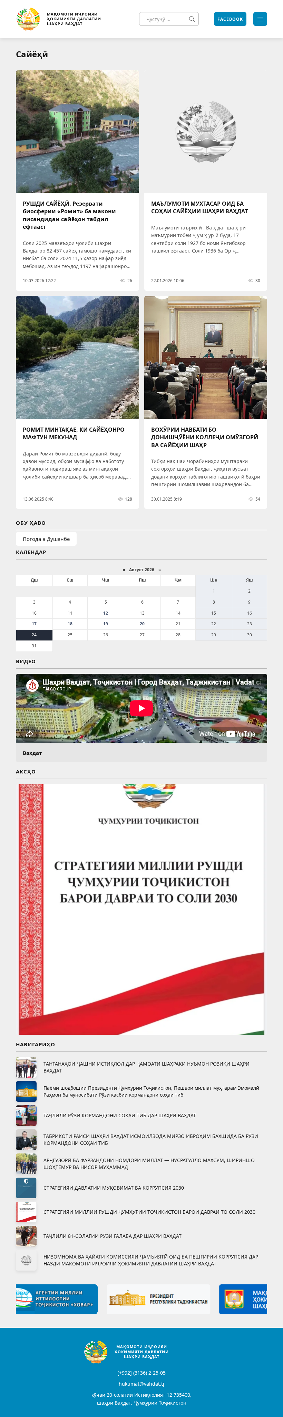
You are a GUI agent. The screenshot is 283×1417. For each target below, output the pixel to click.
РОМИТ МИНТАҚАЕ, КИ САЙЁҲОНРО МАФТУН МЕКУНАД (74, 433)
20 (142, 624)
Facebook (230, 19)
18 (70, 624)
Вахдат (32, 752)
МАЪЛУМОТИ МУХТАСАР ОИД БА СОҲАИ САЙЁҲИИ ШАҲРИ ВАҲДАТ (199, 207)
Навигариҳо (35, 1044)
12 (105, 613)
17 (34, 624)
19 (105, 624)
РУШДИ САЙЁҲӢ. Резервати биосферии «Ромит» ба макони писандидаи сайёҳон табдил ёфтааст (69, 215)
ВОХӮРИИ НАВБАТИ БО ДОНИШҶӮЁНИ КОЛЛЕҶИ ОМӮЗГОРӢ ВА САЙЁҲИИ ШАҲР (204, 437)
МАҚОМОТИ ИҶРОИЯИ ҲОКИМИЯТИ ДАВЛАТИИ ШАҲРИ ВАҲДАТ (74, 19)
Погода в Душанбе (46, 538)
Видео (26, 661)
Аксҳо (26, 771)
